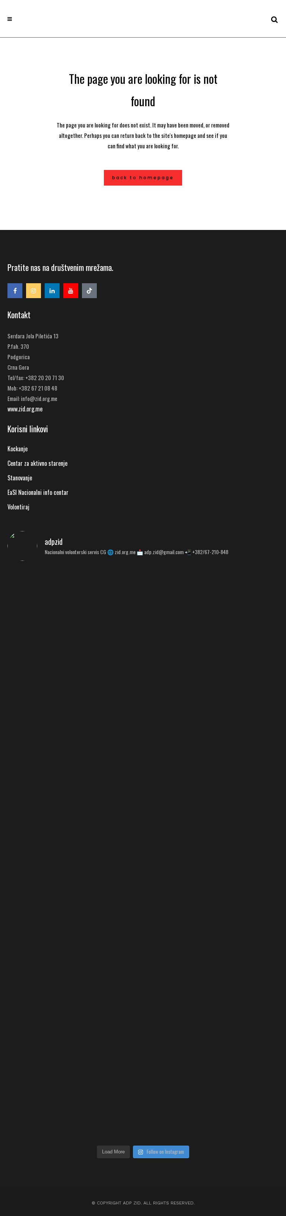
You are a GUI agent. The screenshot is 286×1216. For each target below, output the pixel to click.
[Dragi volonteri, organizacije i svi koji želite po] (74, 835)
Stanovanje (19, 478)
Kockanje (17, 449)
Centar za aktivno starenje (37, 463)
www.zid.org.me (24, 408)
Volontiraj (18, 507)
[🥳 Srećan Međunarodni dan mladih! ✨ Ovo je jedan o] (74, 623)
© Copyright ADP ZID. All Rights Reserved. (143, 1203)
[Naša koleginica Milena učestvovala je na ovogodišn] (74, 1066)
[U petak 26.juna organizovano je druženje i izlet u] (212, 752)
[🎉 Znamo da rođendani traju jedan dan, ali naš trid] (212, 1042)
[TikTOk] (89, 290)
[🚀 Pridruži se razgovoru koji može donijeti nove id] (212, 604)
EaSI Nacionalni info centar (38, 492)
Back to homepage (143, 177)
